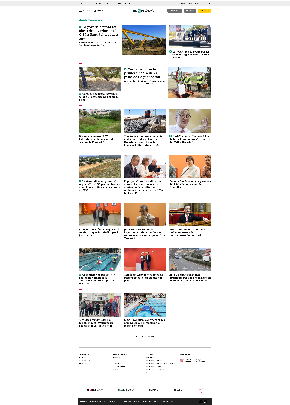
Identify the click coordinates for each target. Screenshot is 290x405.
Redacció (82, 363)
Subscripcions (84, 360)
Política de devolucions (155, 369)
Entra (190, 3)
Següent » (151, 337)
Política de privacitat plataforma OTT (160, 363)
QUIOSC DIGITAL (174, 11)
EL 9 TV (90, 3)
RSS (148, 372)
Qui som (116, 360)
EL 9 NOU (82, 3)
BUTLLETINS (108, 3)
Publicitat (82, 357)
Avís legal (150, 357)
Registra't (182, 3)
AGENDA (118, 3)
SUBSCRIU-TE (204, 11)
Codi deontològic (119, 366)
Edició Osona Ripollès (203, 3)
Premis (115, 369)
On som (116, 363)
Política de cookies (153, 366)
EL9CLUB (127, 3)
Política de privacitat (154, 360)
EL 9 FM (98, 3)
